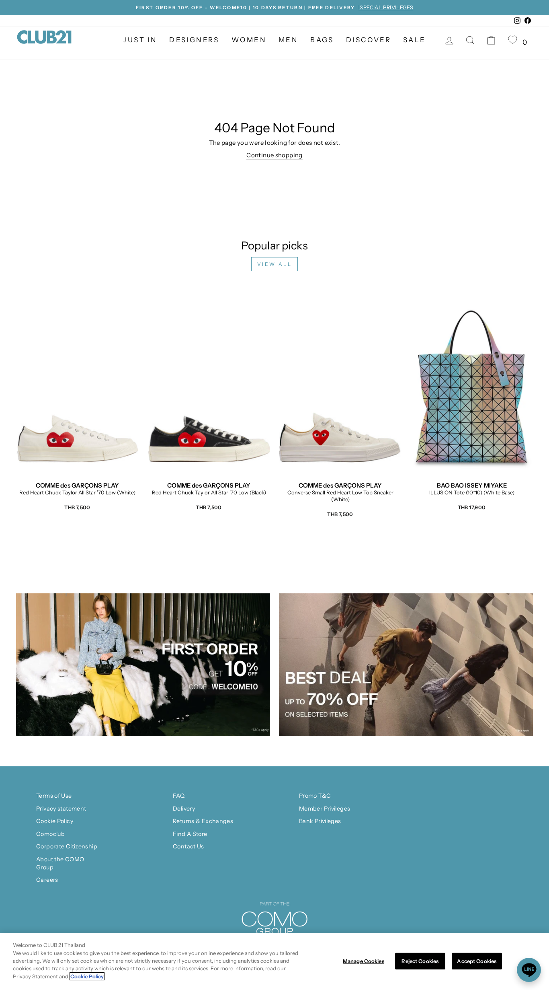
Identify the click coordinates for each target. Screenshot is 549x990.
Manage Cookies (363, 960)
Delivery (184, 808)
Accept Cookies (476, 960)
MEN (288, 40)
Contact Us (188, 846)
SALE (414, 40)
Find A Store (190, 834)
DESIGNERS (194, 40)
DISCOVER (368, 40)
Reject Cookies (420, 960)
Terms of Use (54, 795)
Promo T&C (315, 795)
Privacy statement (61, 808)
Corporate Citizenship (66, 846)
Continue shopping (274, 155)
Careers (47, 879)
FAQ (178, 795)
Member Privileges (324, 808)
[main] (274, 961)
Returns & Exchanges (203, 821)
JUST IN (140, 40)
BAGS (322, 40)
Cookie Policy (54, 821)
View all (274, 264)
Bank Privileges (320, 821)
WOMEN (248, 40)
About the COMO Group (60, 863)
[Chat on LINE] (529, 970)
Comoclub (50, 834)
